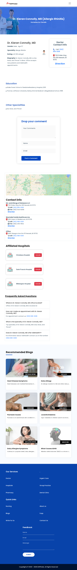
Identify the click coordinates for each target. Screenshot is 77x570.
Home (33, 22)
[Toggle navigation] (69, 3)
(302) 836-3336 (58, 50)
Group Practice (45, 485)
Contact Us (44, 521)
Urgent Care (44, 478)
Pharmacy (9, 493)
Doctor (8, 478)
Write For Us (10, 521)
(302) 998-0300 (18, 222)
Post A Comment (31, 158)
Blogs (8, 513)
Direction (60, 63)
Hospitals (9, 485)
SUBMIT (28, 554)
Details (38, 255)
